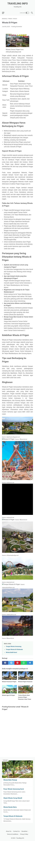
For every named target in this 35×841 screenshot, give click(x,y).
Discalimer (24, 831)
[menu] (4, 13)
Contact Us (16, 831)
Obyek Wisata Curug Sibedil (12, 798)
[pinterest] (17, 663)
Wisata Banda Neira (10, 807)
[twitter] (11, 663)
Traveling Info (17, 3)
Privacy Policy (24, 834)
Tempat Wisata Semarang (13, 646)
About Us (8, 831)
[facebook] (5, 663)
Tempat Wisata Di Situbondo (14, 649)
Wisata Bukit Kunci (11, 652)
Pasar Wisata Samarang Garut (13, 789)
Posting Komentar (16, 26)
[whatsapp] (24, 663)
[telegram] (30, 663)
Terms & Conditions (12, 834)
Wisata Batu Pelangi (10, 780)
